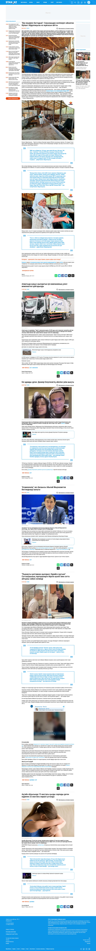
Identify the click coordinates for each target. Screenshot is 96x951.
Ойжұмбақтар (87, 941)
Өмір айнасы (24, 2)
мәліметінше (41, 845)
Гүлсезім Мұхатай (25, 905)
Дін (89, 938)
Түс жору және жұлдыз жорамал (12, 938)
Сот (31, 367)
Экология (35, 367)
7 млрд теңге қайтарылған (61, 549)
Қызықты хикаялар (40, 949)
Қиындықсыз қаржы (28, 270)
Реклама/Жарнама (11, 932)
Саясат (38, 2)
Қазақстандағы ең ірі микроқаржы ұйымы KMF (57, 91)
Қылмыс (32, 780)
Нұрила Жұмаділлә (25, 783)
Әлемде (45, 2)
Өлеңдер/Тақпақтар (9, 941)
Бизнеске (24, 262)
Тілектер (7, 939)
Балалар (88, 943)
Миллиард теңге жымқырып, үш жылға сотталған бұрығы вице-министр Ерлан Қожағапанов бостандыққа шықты (51, 539)
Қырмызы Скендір (26, 476)
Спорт (52, 2)
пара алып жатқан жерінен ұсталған (44, 548)
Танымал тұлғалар (86, 939)
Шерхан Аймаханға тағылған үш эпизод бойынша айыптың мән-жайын (46, 766)
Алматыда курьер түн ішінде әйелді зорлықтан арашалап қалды (47, 873)
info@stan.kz (9, 921)
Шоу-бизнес (59, 2)
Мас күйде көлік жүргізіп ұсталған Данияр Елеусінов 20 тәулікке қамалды (50, 432)
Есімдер (7, 943)
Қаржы (31, 2)
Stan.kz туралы (10, 929)
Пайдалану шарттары (12, 934)
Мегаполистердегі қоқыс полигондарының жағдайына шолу (46, 349)
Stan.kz (23, 274)
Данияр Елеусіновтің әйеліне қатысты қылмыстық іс (40, 469)
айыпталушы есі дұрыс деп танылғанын (34, 757)
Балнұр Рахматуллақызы (27, 371)
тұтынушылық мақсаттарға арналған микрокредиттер (43, 262)
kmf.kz (61, 262)
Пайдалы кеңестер (50, 949)
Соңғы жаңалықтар (13, 98)
